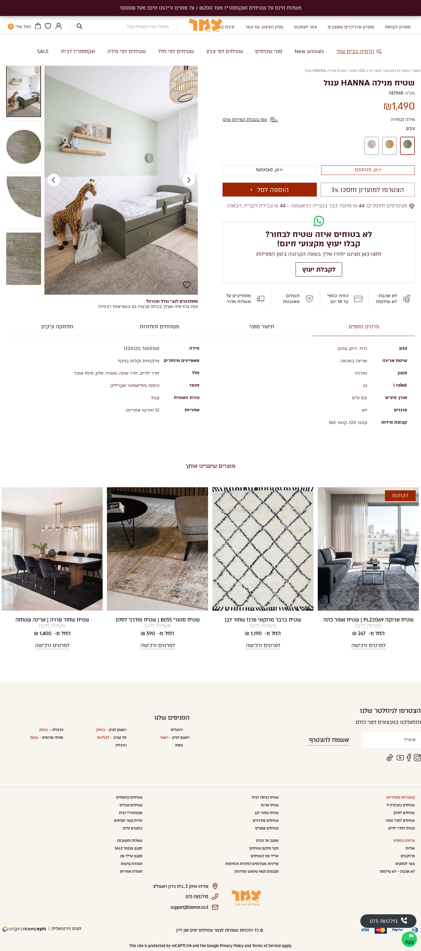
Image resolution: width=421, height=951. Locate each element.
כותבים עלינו (132, 828)
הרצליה (120, 745)
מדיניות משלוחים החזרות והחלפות (252, 864)
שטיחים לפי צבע (224, 51)
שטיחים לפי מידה (126, 51)
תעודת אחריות (131, 872)
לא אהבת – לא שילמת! (397, 872)
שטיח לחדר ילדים (401, 828)
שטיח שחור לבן (267, 813)
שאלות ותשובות (129, 841)
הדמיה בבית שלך (355, 51)
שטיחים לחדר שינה (400, 821)
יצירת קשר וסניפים (128, 821)
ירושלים (177, 730)
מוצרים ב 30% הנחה (365, 71)
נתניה (179, 745)
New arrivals (309, 51)
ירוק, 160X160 (269, 169)
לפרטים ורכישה (368, 645)
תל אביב (111, 738)
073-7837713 (384, 921)
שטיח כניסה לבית (265, 797)
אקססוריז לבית (78, 51)
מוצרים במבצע (396, 71)
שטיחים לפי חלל (176, 51)
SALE (43, 51)
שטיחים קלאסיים (129, 797)
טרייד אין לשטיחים (265, 856)
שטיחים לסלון (404, 813)
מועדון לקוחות (398, 27)
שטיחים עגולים (131, 805)
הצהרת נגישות (131, 864)
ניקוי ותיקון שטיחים (264, 848)
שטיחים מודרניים (266, 821)
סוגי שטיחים (268, 51)
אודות (410, 848)
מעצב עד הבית (267, 841)
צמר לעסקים (305, 27)
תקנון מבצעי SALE (128, 848)
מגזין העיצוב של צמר (264, 27)
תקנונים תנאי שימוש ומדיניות (257, 872)
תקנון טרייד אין (131, 856)
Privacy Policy (232, 946)
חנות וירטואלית (66, 928)
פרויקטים (408, 856)
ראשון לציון (175, 738)
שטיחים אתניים (267, 828)
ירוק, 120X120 (368, 169)
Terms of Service (266, 946)
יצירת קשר (225, 27)
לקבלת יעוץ (319, 269)
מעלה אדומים (46, 738)
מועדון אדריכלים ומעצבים (351, 27)
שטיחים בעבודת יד (400, 805)
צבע (410, 128)
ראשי (416, 71)
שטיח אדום (270, 805)
